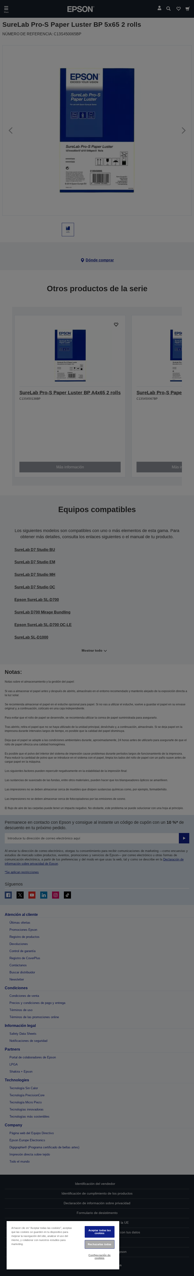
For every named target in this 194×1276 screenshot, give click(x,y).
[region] (63, 1245)
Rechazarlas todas (99, 1244)
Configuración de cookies (99, 1256)
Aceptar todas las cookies (99, 1231)
